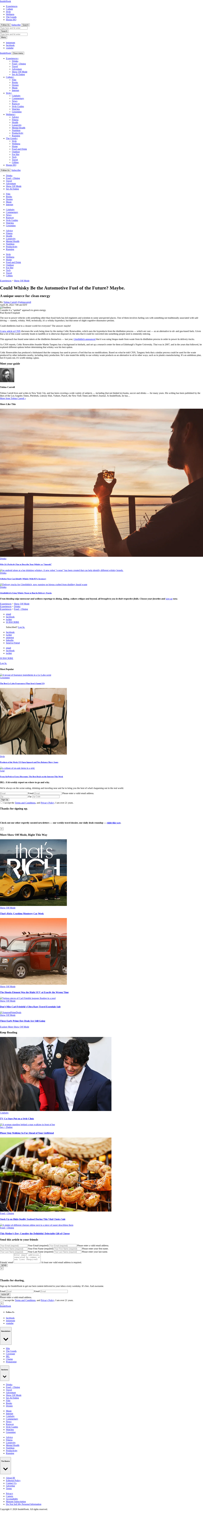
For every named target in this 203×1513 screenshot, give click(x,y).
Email (31, 793)
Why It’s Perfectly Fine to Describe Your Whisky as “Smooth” (26, 564)
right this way (114, 823)
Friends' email (6, 1262)
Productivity (17, 133)
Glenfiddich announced (85, 339)
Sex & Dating (18, 74)
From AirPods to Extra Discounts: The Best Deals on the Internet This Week (31, 776)
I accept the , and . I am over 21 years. (38, 803)
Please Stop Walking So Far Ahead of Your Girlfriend (27, 1133)
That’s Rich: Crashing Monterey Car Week (22, 913)
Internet (15, 90)
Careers (9, 1496)
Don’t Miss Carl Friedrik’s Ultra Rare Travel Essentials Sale (30, 1006)
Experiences (11, 6)
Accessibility (12, 1499)
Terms (9, 1488)
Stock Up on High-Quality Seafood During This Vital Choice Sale (32, 1219)
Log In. (21, 627)
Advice (15, 117)
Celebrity (16, 95)
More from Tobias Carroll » (13, 398)
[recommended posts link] (33, 905)
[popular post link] (25, 675)
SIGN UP (5, 1294)
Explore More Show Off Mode (14, 1027)
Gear (2, 771)
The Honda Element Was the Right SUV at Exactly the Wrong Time (34, 992)
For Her (15, 154)
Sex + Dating (6, 1127)
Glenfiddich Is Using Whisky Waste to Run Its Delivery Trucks (26, 593)
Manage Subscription (16, 1501)
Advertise (10, 1486)
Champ (9, 1359)
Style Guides (18, 106)
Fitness (15, 119)
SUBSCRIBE (12, 622)
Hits (8, 1348)
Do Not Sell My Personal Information (23, 1504)
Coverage (10, 1353)
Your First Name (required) (40, 1248)
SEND (4, 1265)
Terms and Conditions (25, 803)
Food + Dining (19, 63)
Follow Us (5, 25)
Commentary (18, 98)
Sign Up (4, 800)
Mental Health (18, 127)
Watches (16, 109)
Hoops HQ (11, 19)
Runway (16, 103)
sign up (169, 598)
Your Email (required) (38, 1245)
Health (15, 122)
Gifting (15, 162)
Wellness (10, 14)
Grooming (17, 111)
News (14, 101)
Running (16, 135)
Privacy (9, 1493)
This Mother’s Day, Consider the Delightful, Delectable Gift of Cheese (35, 1233)
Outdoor (16, 151)
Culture (9, 9)
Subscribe (16, 25)
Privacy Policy (47, 803)
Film (14, 79)
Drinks (15, 61)
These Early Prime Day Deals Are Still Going (22, 1021)
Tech (14, 157)
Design (15, 85)
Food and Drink (19, 149)
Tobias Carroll (10, 302)
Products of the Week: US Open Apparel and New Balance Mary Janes (29, 762)
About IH (10, 1478)
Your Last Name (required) (40, 1251)
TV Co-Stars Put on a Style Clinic (17, 1118)
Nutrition (16, 130)
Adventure (17, 69)
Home (15, 146)
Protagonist (11, 1361)
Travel (15, 66)
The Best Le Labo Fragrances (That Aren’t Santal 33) (22, 683)
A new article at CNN (10, 331)
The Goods (11, 17)
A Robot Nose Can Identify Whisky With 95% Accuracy (23, 579)
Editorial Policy (13, 1480)
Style (8, 11)
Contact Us (11, 1483)
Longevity (17, 125)
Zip (29, 796)
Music (15, 87)
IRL (8, 1356)
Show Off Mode (19, 71)
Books (15, 82)
